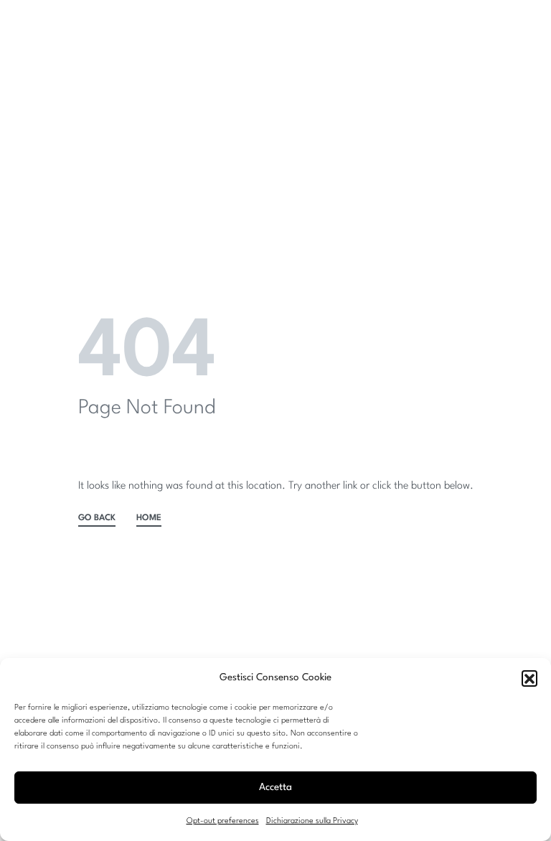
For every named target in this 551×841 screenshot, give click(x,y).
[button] (529, 678)
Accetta (275, 787)
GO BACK (97, 518)
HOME (148, 518)
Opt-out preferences (223, 821)
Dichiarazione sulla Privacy (312, 821)
